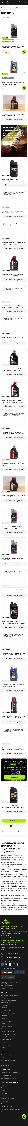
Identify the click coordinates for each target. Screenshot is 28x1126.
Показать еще (14, 821)
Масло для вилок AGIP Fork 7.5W (12, 590)
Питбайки (4, 1015)
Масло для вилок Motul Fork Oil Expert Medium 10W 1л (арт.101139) (13, 275)
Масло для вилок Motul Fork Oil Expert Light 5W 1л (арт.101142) (13, 243)
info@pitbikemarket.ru (12, 957)
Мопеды (3, 998)
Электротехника (6, 1039)
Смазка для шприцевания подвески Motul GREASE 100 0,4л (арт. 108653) (13, 748)
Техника (4, 992)
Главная (3, 7)
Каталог (9, 7)
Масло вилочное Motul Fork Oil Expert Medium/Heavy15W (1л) (13, 114)
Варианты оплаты (6, 1088)
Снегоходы (4, 1007)
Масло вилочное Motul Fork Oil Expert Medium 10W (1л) (13, 496)
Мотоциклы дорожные (8, 1021)
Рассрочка (4, 1101)
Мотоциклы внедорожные (9, 995)
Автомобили (5, 1037)
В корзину (24, 52)
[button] (8, 39)
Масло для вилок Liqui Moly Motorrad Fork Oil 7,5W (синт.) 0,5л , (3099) (13, 653)
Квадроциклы (5, 1005)
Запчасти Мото (6, 1065)
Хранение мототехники (8, 1098)
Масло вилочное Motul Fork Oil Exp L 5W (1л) (13, 464)
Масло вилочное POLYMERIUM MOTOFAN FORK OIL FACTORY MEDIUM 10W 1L (13, 180)
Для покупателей (6, 1106)
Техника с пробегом (7, 1042)
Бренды (3, 1047)
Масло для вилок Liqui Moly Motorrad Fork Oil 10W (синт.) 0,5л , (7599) (13, 717)
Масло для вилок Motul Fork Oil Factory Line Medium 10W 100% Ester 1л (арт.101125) (13, 432)
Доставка (4, 1093)
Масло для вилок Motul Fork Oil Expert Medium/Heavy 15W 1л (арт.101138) (13, 306)
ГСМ (17, 7)
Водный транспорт (7, 1026)
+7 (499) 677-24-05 (11, 954)
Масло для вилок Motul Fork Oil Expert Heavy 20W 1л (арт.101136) (13, 211)
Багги (3, 1029)
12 (11, 831)
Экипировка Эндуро (7, 1075)
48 (15, 831)
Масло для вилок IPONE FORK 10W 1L (13, 337)
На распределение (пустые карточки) (13, 1045)
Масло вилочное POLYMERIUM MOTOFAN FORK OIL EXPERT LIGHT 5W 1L (13, 806)
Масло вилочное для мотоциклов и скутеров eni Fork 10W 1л (13, 685)
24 (13, 831)
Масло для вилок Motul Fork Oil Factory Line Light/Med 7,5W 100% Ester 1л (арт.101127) (12, 401)
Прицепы (4, 1018)
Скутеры (4, 1023)
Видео (3, 1085)
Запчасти (4, 1052)
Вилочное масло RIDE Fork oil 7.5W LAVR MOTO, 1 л (12, 559)
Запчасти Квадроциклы (8, 1055)
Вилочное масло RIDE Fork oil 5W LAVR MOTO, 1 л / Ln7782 (12, 527)
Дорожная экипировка (8, 1078)
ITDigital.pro (9, 988)
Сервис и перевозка (7, 1063)
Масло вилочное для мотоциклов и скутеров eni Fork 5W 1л (13, 83)
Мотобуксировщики (7, 1031)
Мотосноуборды (6, 1010)
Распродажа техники (8, 1034)
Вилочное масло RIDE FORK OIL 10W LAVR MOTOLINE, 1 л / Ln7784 (13, 47)
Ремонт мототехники (7, 1104)
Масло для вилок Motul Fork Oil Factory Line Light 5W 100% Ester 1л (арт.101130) (12, 369)
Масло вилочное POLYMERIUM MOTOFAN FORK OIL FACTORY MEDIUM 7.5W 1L (13, 622)
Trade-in (3, 1090)
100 (18, 831)
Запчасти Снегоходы (8, 1060)
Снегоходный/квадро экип (9, 1073)
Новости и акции (6, 1096)
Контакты (4, 1112)
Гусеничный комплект (8, 1013)
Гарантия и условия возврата (10, 1109)
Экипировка (5, 1070)
